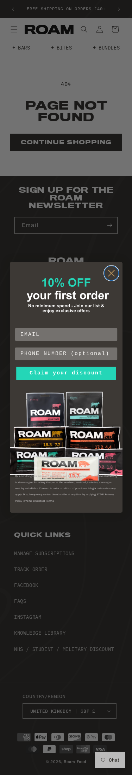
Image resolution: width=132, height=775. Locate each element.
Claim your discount (66, 373)
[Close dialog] (111, 273)
